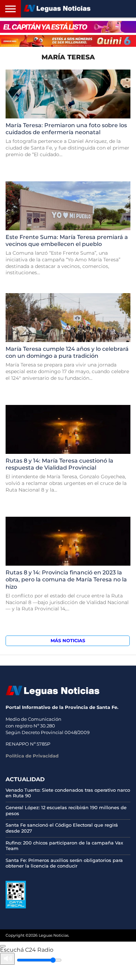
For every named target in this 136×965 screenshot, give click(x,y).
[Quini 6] (68, 41)
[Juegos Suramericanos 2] (68, 27)
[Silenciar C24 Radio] (7, 959)
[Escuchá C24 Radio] (3, 946)
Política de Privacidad (32, 756)
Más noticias (68, 640)
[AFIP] (16, 907)
